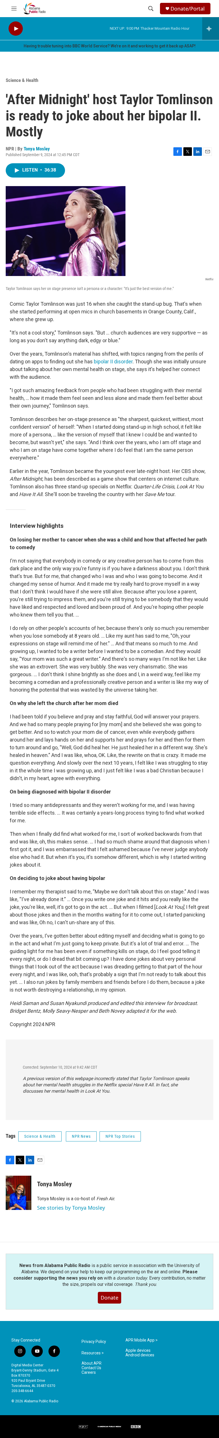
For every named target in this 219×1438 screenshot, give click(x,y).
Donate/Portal (188, 9)
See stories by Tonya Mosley (71, 1207)
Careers (89, 1372)
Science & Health (22, 80)
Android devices (139, 1355)
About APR (92, 1363)
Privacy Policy (94, 1342)
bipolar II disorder (113, 361)
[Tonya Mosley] (18, 1193)
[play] (15, 28)
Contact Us (91, 1368)
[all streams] (210, 28)
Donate (109, 1297)
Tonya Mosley (37, 149)
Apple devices (138, 1350)
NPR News (81, 1136)
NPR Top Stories (120, 1136)
